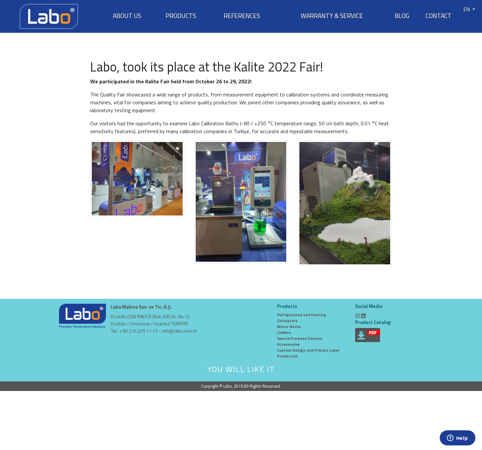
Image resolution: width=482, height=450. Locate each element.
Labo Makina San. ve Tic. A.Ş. (141, 307)
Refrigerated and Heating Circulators (301, 318)
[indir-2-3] (345, 202)
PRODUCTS (181, 15)
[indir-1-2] (241, 201)
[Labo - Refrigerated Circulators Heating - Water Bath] (49, 16)
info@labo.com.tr (179, 331)
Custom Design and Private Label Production (308, 353)
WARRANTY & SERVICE (332, 15)
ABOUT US (127, 15)
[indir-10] (137, 178)
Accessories (288, 344)
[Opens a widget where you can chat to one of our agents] (457, 438)
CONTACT (439, 15)
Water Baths (289, 326)
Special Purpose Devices (299, 338)
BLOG (402, 15)
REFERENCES (242, 15)
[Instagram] (357, 316)
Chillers (284, 332)
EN (467, 9)
